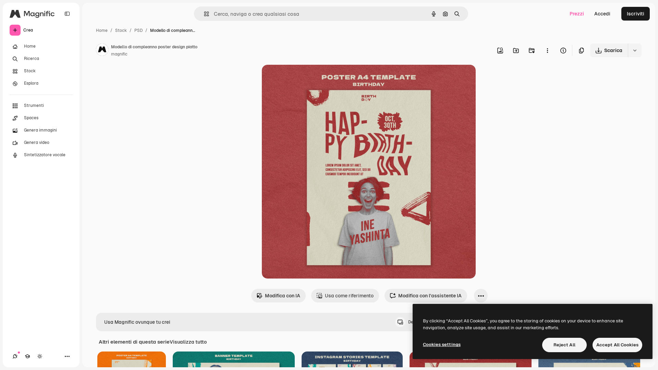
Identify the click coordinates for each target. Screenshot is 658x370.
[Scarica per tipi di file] (635, 50)
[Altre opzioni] (547, 50)
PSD (138, 30)
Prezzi (577, 14)
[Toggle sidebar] (67, 13)
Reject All (564, 345)
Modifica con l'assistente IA (430, 296)
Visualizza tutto (188, 342)
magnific (119, 54)
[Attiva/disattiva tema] (39, 356)
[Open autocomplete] (203, 13)
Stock (121, 30)
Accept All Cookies (617, 345)
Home (102, 30)
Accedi (602, 14)
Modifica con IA (282, 296)
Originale (307, 78)
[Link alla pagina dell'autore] (102, 51)
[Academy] (27, 356)
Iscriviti (635, 14)
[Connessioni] (15, 356)
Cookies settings (442, 344)
